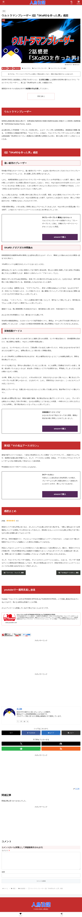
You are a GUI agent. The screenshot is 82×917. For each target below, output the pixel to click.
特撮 (11, 68)
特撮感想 (17, 68)
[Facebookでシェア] (13, 662)
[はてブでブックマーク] (68, 662)
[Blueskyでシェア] (50, 657)
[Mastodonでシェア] (32, 657)
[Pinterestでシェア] (32, 668)
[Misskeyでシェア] (68, 657)
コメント (6, 850)
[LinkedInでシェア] (50, 668)
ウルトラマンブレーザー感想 (58, 68)
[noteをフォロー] (21, 721)
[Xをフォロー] (18, 721)
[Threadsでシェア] (32, 662)
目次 (39, 96)
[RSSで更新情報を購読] (27, 721)
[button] (71, 733)
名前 (3, 872)
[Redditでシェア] (50, 662)
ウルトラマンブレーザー (40, 68)
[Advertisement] (41, 690)
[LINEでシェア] (13, 668)
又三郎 (19, 709)
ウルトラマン (27, 68)
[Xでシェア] (13, 657)
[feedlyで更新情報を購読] (24, 721)
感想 (5, 68)
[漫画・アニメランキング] (7, 634)
